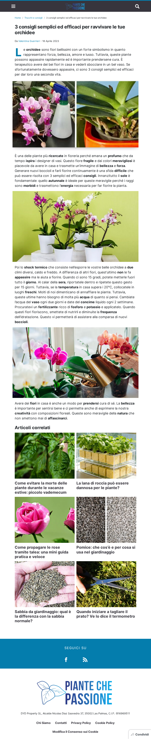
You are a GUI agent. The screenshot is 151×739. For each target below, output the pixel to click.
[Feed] (85, 659)
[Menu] (13, 6)
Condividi (142, 734)
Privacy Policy (81, 723)
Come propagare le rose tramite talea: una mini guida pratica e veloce (41, 552)
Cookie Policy (105, 723)
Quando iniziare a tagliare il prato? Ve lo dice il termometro (105, 614)
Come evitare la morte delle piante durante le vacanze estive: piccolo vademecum (41, 488)
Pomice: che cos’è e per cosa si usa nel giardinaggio (105, 549)
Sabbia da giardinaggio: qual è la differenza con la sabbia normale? (43, 616)
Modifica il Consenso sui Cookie (75, 731)
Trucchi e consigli (33, 17)
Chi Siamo (43, 723)
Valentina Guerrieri (29, 41)
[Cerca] (137, 6)
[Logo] (75, 6)
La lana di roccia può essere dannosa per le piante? (102, 485)
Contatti (61, 723)
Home (18, 17)
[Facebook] (66, 659)
